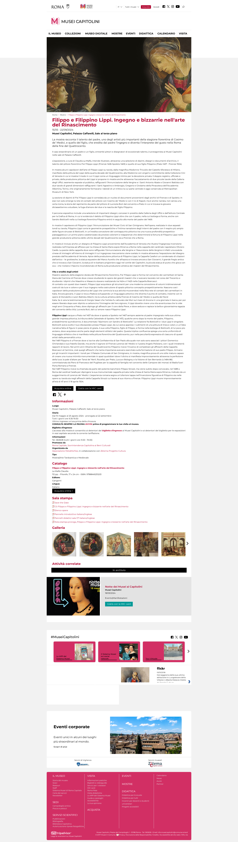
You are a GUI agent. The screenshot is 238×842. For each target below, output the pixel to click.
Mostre (117, 33)
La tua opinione (94, 803)
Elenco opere (61, 510)
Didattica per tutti (130, 798)
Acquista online (62, 388)
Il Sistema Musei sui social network (108, 656)
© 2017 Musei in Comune (105, 835)
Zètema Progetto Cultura (113, 451)
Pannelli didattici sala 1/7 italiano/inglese (75, 518)
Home (54, 115)
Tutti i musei (130, 7)
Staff (55, 788)
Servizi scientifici (65, 815)
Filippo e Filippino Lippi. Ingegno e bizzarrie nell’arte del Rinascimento (88, 468)
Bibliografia (58, 821)
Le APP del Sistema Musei (63, 657)
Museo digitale (96, 33)
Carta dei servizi (60, 793)
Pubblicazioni (59, 819)
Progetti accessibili (130, 807)
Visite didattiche (94, 793)
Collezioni (73, 33)
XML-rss (184, 835)
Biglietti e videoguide (97, 783)
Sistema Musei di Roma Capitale (67, 790)
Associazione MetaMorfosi (65, 451)
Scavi (55, 783)
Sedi (56, 802)
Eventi (130, 33)
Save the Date (62, 502)
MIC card (91, 788)
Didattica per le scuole (132, 795)
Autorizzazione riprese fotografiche (68, 826)
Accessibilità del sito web (170, 835)
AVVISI (88, 424)
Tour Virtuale (151, 658)
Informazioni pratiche (97, 780)
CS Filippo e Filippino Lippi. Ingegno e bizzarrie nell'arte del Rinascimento (91, 506)
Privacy (122, 835)
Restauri (56, 785)
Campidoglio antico (62, 806)
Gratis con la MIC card (90, 388)
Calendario (166, 33)
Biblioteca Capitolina (62, 824)
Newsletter (57, 795)
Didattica (146, 33)
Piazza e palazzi (60, 808)
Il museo (54, 33)
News (159, 778)
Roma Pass (92, 790)
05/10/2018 (171, 678)
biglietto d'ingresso (112, 430)
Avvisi (159, 781)
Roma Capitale (59, 445)
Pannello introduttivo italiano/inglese (73, 514)
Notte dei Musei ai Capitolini (123, 586)
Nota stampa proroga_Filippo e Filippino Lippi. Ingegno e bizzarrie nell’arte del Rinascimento (101, 522)
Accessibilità (92, 800)
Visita (183, 33)
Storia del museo (60, 780)
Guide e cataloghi (95, 798)
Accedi (156, 7)
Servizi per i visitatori (96, 785)
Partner (160, 784)
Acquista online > (63, 491)
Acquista (146, 7)
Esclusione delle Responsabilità (138, 835)
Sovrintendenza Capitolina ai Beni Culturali (89, 445)
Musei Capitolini (80, 21)
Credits (156, 835)
